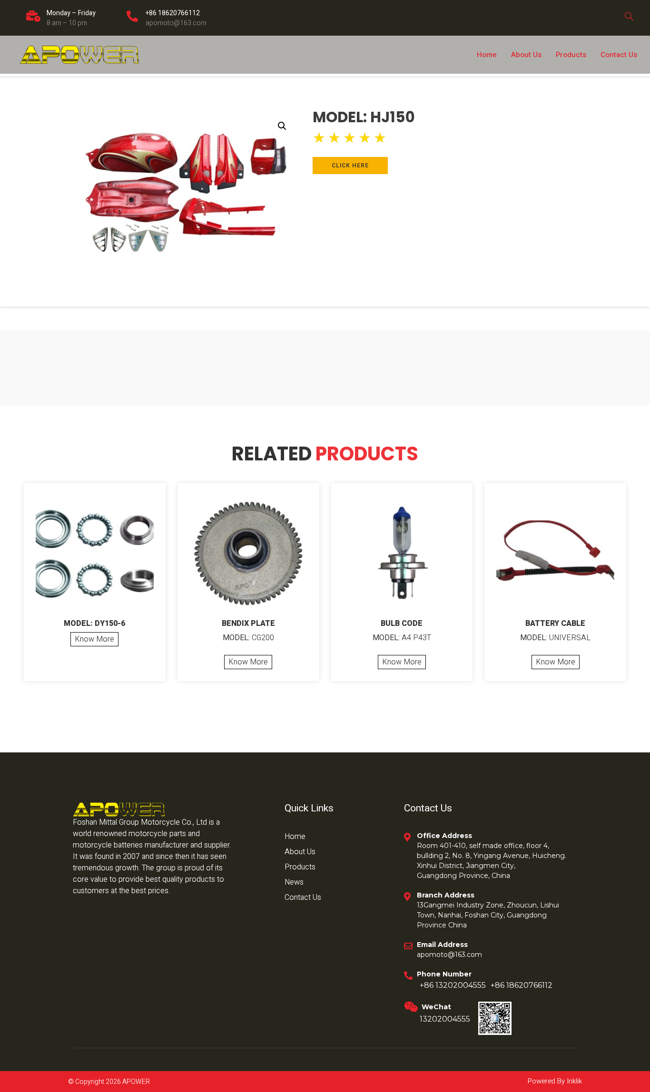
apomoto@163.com (176, 23)
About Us (526, 54)
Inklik (573, 1081)
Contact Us (619, 54)
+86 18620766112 (173, 13)
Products (571, 54)
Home (487, 54)
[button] (282, 126)
